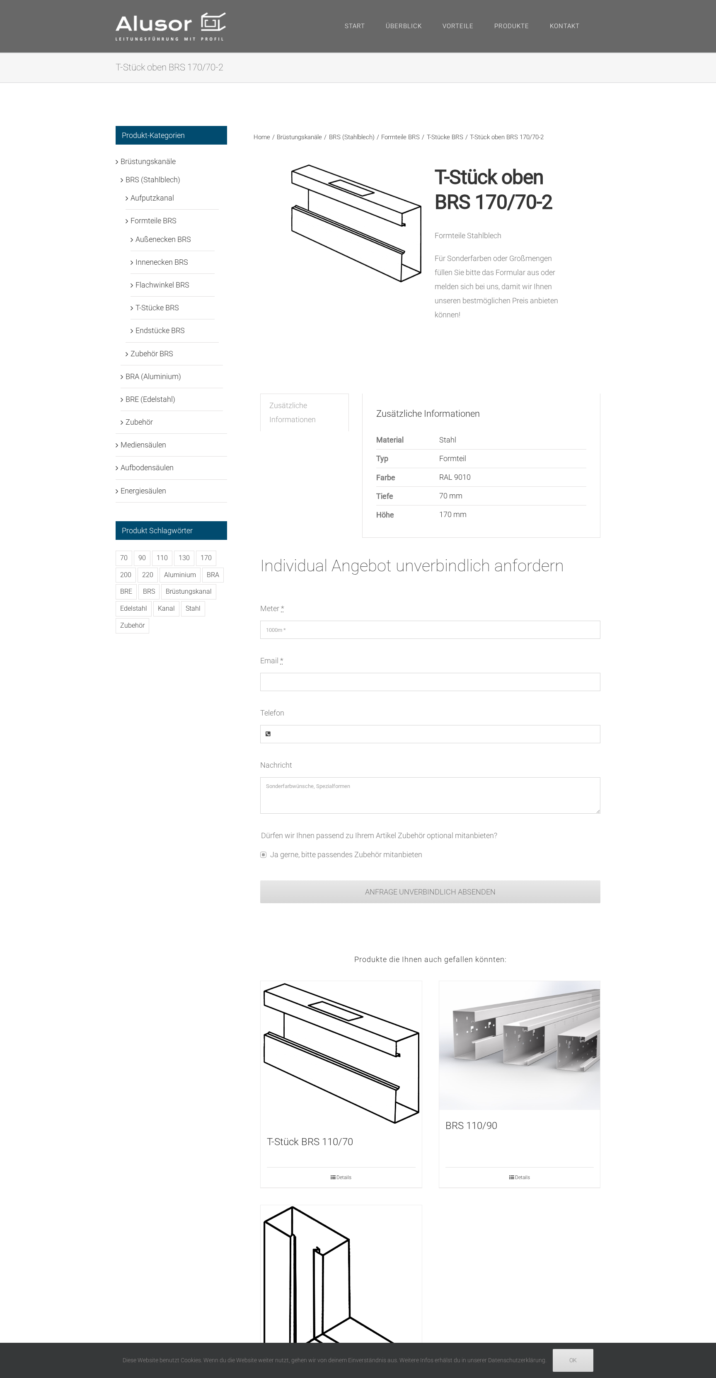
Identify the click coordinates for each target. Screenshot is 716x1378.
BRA (213, 575)
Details (343, 1177)
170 (206, 558)
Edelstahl (133, 608)
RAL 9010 (455, 477)
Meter (272, 608)
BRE (126, 591)
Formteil (452, 458)
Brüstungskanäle (148, 161)
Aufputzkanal (152, 197)
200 (125, 575)
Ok (573, 1360)
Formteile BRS (154, 220)
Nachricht (276, 765)
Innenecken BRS (161, 262)
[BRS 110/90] (519, 1045)
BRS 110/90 (471, 1125)
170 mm (453, 514)
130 (184, 558)
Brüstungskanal (189, 591)
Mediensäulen (143, 444)
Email (271, 660)
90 (142, 558)
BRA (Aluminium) (153, 376)
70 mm (450, 495)
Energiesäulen (143, 490)
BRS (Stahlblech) (153, 179)
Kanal (166, 608)
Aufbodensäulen (147, 467)
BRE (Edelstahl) (150, 399)
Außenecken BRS (163, 239)
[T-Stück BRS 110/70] (341, 1053)
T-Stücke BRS (157, 307)
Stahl (447, 439)
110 (162, 558)
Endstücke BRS (160, 330)
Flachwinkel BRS (162, 284)
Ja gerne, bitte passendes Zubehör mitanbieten (346, 854)
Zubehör (139, 422)
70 (124, 558)
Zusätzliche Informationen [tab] (292, 412)
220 (147, 575)
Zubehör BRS (152, 353)
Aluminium (180, 575)
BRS (149, 591)
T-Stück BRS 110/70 (310, 1142)
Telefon (272, 712)
